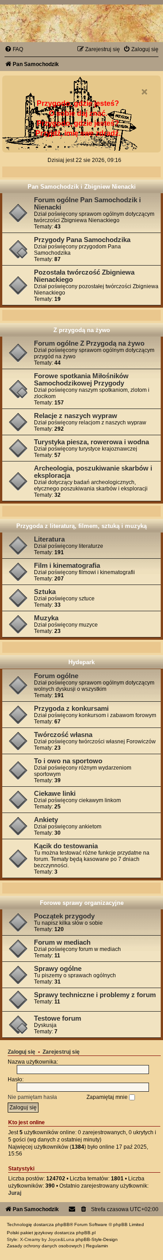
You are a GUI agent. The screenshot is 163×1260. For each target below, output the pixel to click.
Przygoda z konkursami (71, 708)
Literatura (49, 539)
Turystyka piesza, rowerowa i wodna (91, 442)
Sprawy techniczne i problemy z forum (95, 994)
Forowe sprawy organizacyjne (82, 902)
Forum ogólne (56, 676)
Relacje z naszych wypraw (75, 415)
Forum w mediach (62, 942)
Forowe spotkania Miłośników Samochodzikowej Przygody (81, 379)
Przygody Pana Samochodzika (82, 239)
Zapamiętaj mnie (107, 1097)
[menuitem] (14, 49)
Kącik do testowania (66, 846)
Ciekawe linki (55, 793)
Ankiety (46, 819)
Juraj (14, 1193)
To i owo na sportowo (68, 761)
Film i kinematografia (67, 565)
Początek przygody (64, 916)
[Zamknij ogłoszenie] (144, 92)
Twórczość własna (63, 734)
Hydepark (81, 662)
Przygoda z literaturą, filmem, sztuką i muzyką (81, 526)
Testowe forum (57, 1018)
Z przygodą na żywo (81, 330)
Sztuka (45, 591)
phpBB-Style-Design (97, 1239)
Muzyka (46, 618)
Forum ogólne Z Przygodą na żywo (89, 343)
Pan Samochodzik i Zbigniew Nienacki (82, 186)
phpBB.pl (86, 1232)
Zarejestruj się (61, 1052)
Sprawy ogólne (58, 968)
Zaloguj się (21, 1052)
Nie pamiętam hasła (32, 1097)
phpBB (62, 1224)
